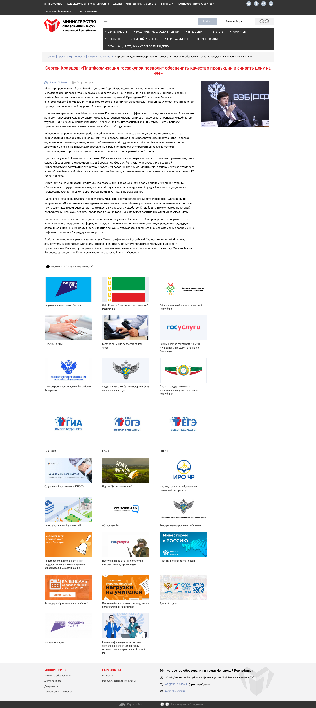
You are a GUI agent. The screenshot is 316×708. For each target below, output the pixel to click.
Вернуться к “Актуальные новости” (72, 266)
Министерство (53, 3)
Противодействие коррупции (195, 3)
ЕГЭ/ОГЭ (218, 31)
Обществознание (86, 11)
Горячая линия (177, 39)
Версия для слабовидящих (187, 704)
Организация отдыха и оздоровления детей (139, 46)
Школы (117, 3)
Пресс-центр (196, 31)
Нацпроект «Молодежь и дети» (157, 31)
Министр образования (57, 675)
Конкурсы (239, 31)
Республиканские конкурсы (119, 680)
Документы (116, 39)
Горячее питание (207, 39)
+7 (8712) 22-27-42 (176, 684)
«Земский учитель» (144, 39)
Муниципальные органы (141, 3)
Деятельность (117, 31)
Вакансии (167, 3)
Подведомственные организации (87, 3)
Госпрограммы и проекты (60, 691)
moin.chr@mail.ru (175, 691)
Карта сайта (134, 704)
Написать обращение (57, 11)
